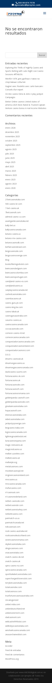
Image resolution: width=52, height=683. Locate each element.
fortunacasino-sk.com (15, 376)
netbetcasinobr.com (14, 505)
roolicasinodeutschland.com (17, 535)
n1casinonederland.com (16, 496)
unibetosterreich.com (14, 613)
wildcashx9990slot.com (15, 621)
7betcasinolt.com (13, 212)
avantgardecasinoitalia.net (17, 221)
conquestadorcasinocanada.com (20, 341)
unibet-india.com (12, 604)
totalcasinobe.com (13, 587)
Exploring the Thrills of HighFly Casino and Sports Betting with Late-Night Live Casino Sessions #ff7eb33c (24, 71)
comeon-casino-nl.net (15, 333)
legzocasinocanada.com (16, 432)
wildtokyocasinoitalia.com (16, 626)
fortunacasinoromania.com (17, 393)
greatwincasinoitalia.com (16, 406)
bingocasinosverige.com (16, 255)
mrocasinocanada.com (15, 483)
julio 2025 (9, 153)
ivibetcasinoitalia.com (14, 419)
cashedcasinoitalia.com (15, 294)
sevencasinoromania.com (16, 539)
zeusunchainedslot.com (15, 634)
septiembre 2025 (12, 145)
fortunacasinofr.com (14, 389)
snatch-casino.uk (12, 561)
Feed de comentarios (14, 654)
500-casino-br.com (13, 203)
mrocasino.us (11, 479)
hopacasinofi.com (13, 410)
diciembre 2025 (12, 132)
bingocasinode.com (14, 251)
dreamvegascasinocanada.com (19, 367)
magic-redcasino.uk (14, 445)
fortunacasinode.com (14, 384)
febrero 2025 (11, 175)
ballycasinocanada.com (15, 229)
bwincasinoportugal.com (16, 277)
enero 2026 (10, 127)
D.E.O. (8, 354)
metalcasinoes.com (14, 466)
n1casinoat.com (12, 492)
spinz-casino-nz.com (14, 565)
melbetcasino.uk (12, 458)
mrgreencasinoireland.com (17, 475)
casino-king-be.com (14, 307)
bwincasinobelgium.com (16, 268)
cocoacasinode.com (14, 328)
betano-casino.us (13, 234)
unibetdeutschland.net (15, 608)
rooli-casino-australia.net (16, 531)
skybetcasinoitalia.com (15, 544)
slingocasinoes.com (14, 548)
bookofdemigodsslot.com (16, 264)
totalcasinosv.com (13, 591)
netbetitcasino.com (13, 514)
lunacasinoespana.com (15, 440)
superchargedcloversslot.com (18, 578)
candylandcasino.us (14, 285)
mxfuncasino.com (13, 488)
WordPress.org (12, 659)
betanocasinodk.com (14, 242)
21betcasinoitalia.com (15, 199)
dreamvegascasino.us (15, 363)
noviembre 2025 (12, 136)
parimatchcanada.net (14, 522)
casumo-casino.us (13, 320)
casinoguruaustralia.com (16, 315)
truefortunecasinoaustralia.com (19, 595)
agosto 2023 (11, 183)
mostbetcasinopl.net (14, 470)
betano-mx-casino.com (15, 238)
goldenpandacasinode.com (17, 402)
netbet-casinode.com (14, 501)
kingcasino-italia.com (14, 427)
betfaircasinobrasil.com (15, 247)
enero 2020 (10, 188)
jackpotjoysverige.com (15, 423)
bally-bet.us (10, 225)
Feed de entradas (13, 650)
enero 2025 (10, 179)
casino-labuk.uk (12, 311)
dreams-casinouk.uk (14, 358)
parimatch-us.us (12, 518)
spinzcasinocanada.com (16, 569)
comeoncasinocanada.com (17, 337)
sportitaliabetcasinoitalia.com (18, 574)
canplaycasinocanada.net (16, 290)
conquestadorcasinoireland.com (19, 346)
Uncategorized (11, 600)
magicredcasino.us (13, 449)
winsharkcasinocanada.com (17, 630)
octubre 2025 (11, 140)
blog (7, 259)
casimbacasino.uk (13, 298)
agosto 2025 (11, 149)
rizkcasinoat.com (12, 526)
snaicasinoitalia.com (14, 552)
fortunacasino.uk (12, 380)
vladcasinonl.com (13, 617)
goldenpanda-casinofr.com (17, 397)
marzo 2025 (10, 170)
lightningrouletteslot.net (15, 436)
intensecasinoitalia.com (15, 415)
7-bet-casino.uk (12, 208)
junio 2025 (10, 158)
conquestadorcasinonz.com (17, 350)
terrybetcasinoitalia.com (16, 582)
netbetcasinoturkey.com (16, 509)
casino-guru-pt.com (14, 303)
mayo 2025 (10, 162)
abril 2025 (9, 166)
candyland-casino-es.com (16, 281)
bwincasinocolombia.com (16, 272)
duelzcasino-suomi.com (15, 371)
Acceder (8, 646)
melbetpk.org (11, 462)
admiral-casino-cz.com (15, 216)
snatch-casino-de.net (14, 557)
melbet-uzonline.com (14, 453)
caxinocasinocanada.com (16, 324)
